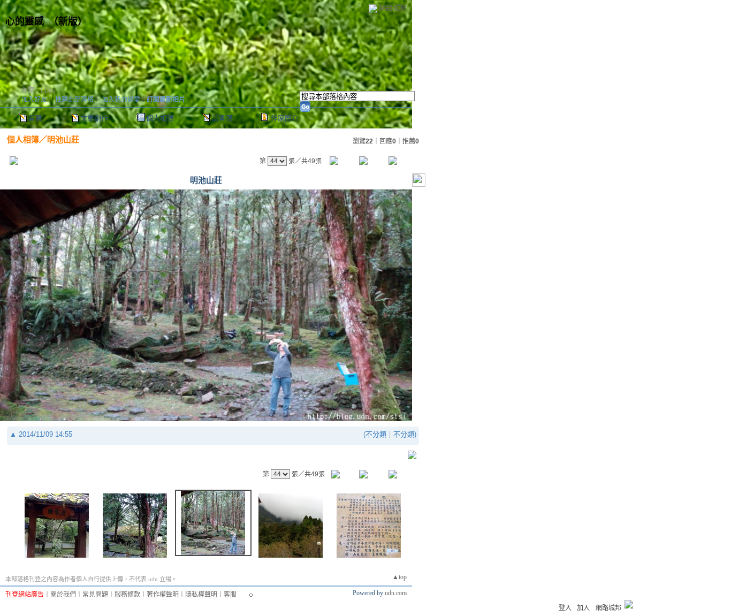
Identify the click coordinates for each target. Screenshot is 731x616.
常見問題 (95, 594)
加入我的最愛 (121, 99)
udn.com (396, 593)
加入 (583, 608)
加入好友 (34, 99)
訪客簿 (222, 118)
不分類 (376, 434)
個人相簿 (160, 118)
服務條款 (127, 594)
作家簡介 (285, 118)
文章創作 (94, 118)
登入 (565, 608)
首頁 (35, 118)
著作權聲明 (163, 594)
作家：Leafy (38, 90)
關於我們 (63, 594)
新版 (68, 21)
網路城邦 (393, 8)
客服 (230, 594)
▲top (399, 577)
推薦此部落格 (74, 99)
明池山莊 (63, 139)
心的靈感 (24, 21)
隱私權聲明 (201, 594)
